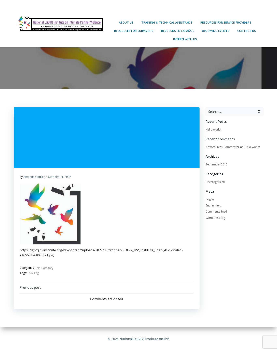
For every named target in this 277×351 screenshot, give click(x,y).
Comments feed (216, 211)
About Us (126, 22)
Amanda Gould (33, 177)
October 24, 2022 (59, 177)
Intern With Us (185, 39)
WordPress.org (215, 218)
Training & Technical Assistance (166, 22)
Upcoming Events (215, 31)
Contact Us (246, 31)
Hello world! (213, 129)
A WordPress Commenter (222, 147)
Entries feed (213, 205)
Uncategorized (215, 182)
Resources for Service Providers (225, 22)
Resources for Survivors (133, 31)
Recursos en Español (177, 31)
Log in (210, 199)
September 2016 (216, 164)
